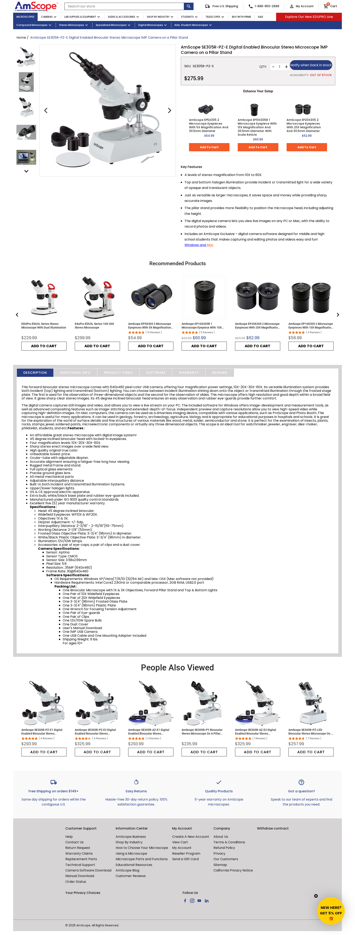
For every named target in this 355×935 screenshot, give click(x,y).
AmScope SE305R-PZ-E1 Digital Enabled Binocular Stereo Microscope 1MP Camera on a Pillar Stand (41, 731)
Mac (210, 245)
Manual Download (79, 876)
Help (69, 836)
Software (156, 372)
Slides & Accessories (121, 17)
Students (187, 17)
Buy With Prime (241, 17)
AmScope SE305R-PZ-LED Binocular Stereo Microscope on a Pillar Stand (310, 731)
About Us (220, 836)
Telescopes (212, 17)
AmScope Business (131, 836)
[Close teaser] (316, 896)
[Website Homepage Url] (36, 6)
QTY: (263, 67)
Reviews (219, 372)
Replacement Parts (81, 859)
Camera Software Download (88, 870)
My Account (305, 6)
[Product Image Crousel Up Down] (26, 171)
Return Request (77, 847)
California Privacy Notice (233, 870)
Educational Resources (134, 864)
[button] (331, 911)
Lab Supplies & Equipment (80, 17)
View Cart (180, 842)
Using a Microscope (131, 853)
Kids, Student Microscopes (191, 25)
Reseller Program (186, 853)
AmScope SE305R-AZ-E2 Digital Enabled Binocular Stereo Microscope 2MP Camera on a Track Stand (255, 731)
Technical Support (80, 864)
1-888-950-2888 (267, 6)
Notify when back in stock (311, 65)
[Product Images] (26, 56)
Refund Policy (224, 847)
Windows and (195, 245)
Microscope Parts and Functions (142, 859)
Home (21, 37)
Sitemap (220, 864)
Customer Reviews (131, 876)
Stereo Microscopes (71, 25)
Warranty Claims (79, 853)
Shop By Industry (158, 17)
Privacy (219, 853)
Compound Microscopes (31, 25)
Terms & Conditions (229, 842)
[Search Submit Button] (189, 6)
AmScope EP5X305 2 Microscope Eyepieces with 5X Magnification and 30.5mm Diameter (208, 125)
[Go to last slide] (17, 315)
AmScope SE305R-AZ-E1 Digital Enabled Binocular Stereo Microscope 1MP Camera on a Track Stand (148, 731)
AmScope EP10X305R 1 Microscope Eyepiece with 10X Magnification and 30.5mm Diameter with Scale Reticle (257, 127)
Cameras (47, 17)
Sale (260, 17)
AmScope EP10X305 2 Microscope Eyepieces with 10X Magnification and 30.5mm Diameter (310, 325)
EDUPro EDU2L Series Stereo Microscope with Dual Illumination (43, 325)
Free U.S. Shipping (225, 6)
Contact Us (74, 842)
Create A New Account (190, 836)
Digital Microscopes (150, 25)
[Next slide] (338, 315)
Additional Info (75, 372)
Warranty (189, 372)
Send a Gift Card (185, 859)
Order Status (75, 881)
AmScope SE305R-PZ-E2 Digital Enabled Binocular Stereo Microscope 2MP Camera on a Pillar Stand (95, 731)
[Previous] (46, 110)
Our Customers (225, 859)
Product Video (118, 372)
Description (35, 372)
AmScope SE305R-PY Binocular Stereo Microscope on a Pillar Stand (202, 731)
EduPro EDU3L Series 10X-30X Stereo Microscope (94, 325)
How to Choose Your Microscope (142, 847)
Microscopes (25, 17)
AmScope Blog (127, 870)
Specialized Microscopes (111, 25)
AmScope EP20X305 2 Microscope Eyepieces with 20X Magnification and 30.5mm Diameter (304, 125)
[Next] (169, 110)
